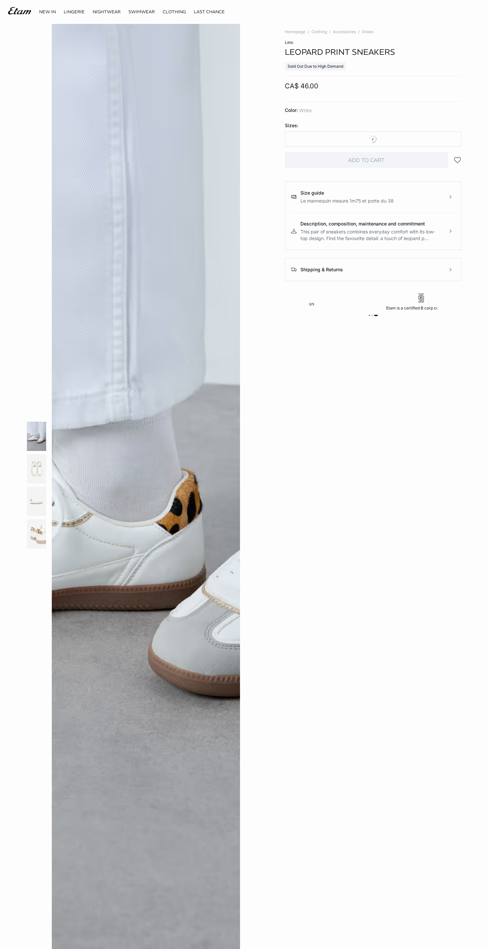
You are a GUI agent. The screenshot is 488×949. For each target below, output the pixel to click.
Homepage (295, 31)
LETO (289, 42)
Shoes (367, 31)
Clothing (319, 31)
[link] (47, 12)
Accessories (344, 31)
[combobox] (373, 139)
